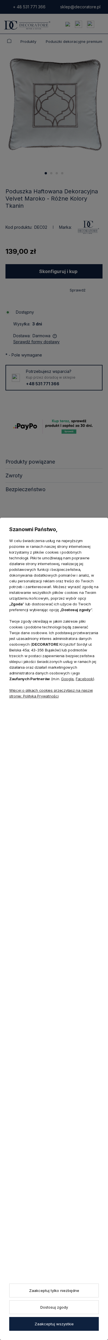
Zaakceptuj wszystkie (54, 1324)
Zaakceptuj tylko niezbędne (54, 1290)
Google (67, 678)
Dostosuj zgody (54, 1307)
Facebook (84, 678)
